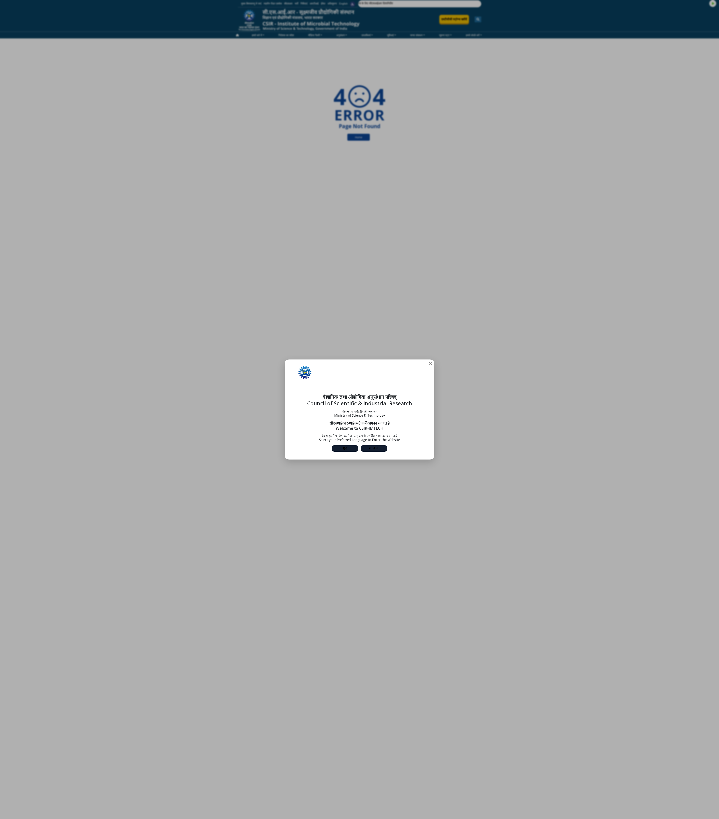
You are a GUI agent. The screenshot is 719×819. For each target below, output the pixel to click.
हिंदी (345, 448)
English (374, 448)
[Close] (430, 363)
